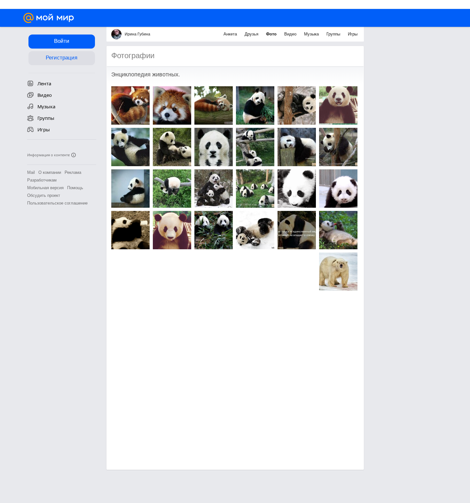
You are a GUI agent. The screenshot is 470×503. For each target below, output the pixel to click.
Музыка (312, 34)
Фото (272, 34)
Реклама (73, 172)
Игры (352, 34)
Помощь (75, 187)
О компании (49, 172)
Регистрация (61, 58)
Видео (291, 34)
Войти (61, 41)
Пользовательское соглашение (57, 203)
